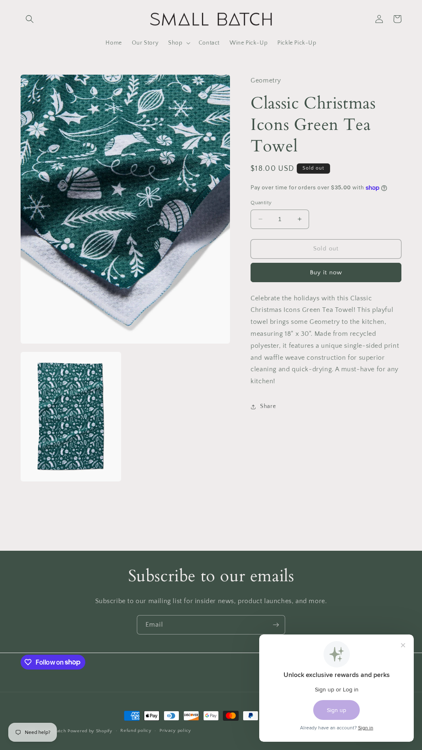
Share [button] (268, 406)
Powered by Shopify (90, 731)
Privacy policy (175, 730)
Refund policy (135, 730)
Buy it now (326, 272)
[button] (30, 19)
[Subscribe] (276, 624)
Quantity (261, 202)
